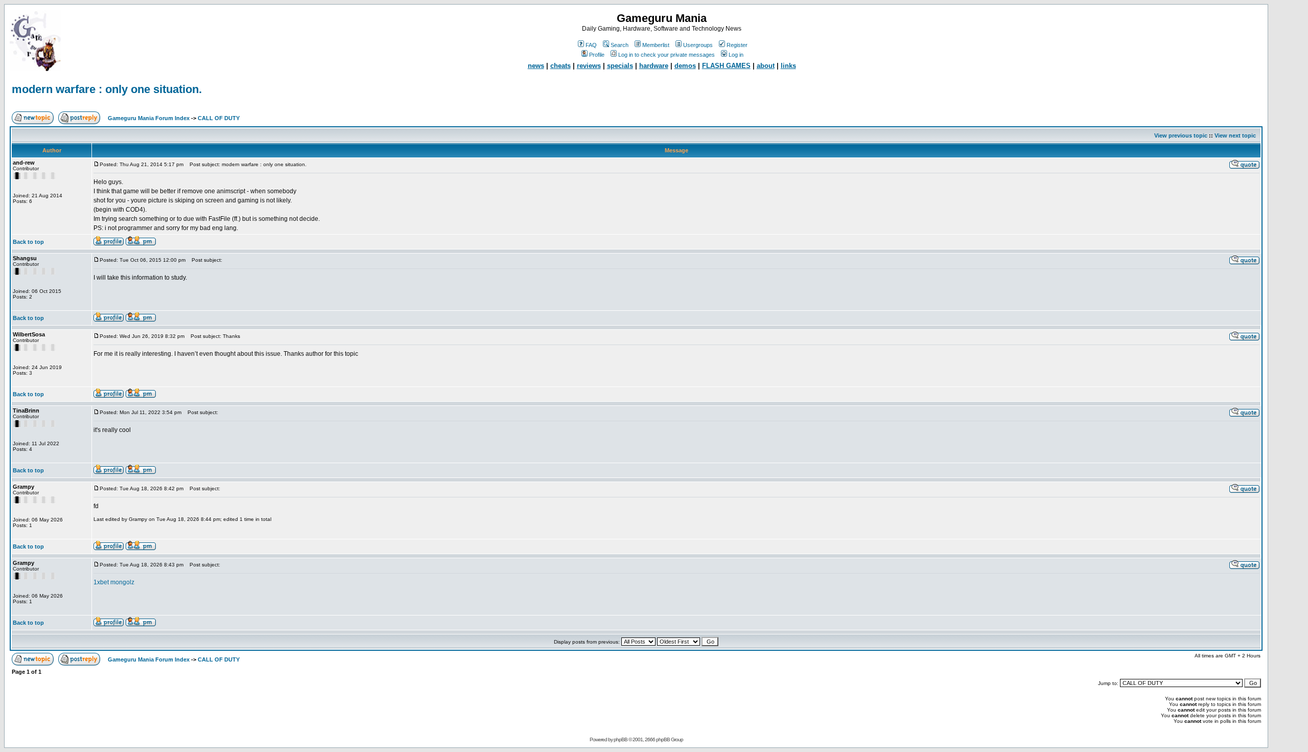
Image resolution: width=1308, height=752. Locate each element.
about (766, 66)
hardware (653, 66)
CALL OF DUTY (219, 118)
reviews (589, 66)
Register (737, 45)
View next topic (1235, 135)
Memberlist (655, 45)
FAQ (591, 45)
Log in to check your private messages (666, 55)
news (536, 66)
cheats (560, 66)
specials (620, 66)
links (788, 66)
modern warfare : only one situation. (107, 89)
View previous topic (1180, 135)
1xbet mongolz (114, 582)
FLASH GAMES (726, 66)
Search (619, 45)
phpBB (620, 739)
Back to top (28, 242)
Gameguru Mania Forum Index (149, 118)
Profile (596, 55)
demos (685, 66)
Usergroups (698, 45)
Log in (736, 55)
